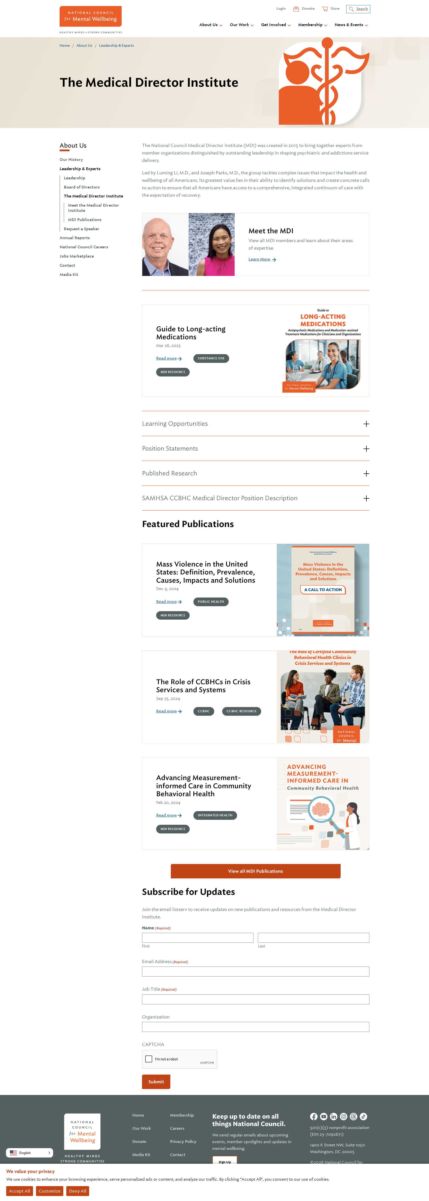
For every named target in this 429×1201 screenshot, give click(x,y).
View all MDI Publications (255, 871)
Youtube (323, 1116)
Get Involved (273, 24)
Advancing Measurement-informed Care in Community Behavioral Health (203, 785)
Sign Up (225, 1162)
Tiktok (363, 1116)
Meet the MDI (271, 230)
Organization (156, 1017)
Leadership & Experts (116, 45)
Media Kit (69, 274)
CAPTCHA (153, 1044)
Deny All (77, 1191)
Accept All (19, 1191)
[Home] (91, 19)
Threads (353, 1116)
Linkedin (333, 1116)
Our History (71, 159)
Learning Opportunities (175, 423)
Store (335, 8)
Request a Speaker (81, 228)
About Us (208, 24)
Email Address (165, 961)
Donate (308, 8)
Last (261, 946)
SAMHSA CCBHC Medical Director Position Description (220, 498)
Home (65, 45)
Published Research (169, 473)
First (146, 946)
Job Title (159, 989)
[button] (29, 1152)
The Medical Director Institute (93, 196)
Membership (310, 24)
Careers (177, 1128)
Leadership (74, 178)
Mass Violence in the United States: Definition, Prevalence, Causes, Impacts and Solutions (206, 572)
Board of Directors (82, 187)
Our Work (239, 24)
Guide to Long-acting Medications (190, 333)
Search (362, 8)
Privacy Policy (183, 1141)
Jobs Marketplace (77, 256)
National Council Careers (84, 247)
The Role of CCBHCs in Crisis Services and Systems (203, 685)
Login (281, 8)
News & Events (349, 24)
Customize (50, 1191)
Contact (67, 265)
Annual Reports (75, 237)
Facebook (314, 1116)
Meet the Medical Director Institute (93, 208)
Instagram (343, 1116)
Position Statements (170, 448)
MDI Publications (85, 219)
